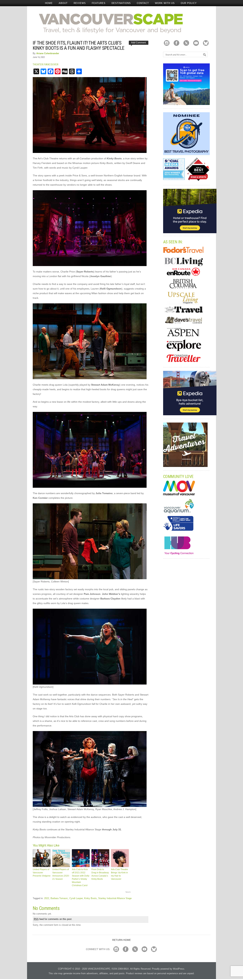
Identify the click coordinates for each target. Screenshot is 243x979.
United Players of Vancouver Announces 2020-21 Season (61, 874)
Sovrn (128, 892)
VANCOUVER (51, 64)
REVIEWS (80, 3)
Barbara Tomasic (59, 898)
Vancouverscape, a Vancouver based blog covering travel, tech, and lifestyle (121, 23)
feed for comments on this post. (53, 919)
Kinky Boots (90, 898)
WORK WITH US (165, 3)
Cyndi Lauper (76, 898)
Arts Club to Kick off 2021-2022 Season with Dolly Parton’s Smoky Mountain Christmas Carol (80, 877)
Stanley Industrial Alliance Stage (115, 898)
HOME (49, 3)
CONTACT (143, 3)
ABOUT (63, 3)
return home (121, 940)
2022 (46, 898)
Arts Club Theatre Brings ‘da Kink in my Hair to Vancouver (119, 874)
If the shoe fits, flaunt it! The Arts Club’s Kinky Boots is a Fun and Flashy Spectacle (79, 45)
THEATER (38, 64)
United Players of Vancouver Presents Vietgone (42, 872)
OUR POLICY (189, 3)
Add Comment (138, 42)
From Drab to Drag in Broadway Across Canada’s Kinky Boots (100, 874)
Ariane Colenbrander (47, 53)
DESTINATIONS (121, 3)
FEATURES (98, 3)
